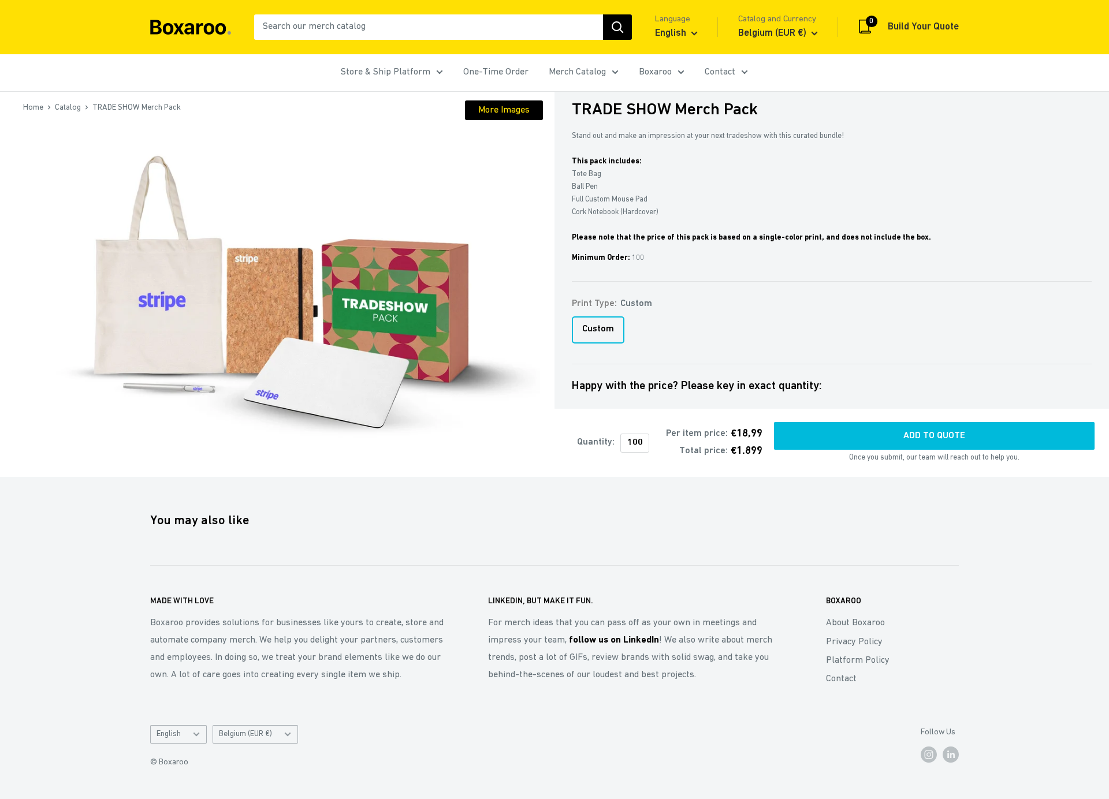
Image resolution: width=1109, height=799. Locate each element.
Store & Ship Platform (385, 72)
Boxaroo (655, 72)
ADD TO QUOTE (934, 435)
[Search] (617, 27)
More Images (504, 110)
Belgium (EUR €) (245, 734)
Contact (720, 72)
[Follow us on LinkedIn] (951, 754)
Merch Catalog (577, 72)
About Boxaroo (855, 623)
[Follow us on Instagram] (929, 754)
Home (33, 107)
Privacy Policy (854, 642)
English (169, 734)
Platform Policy (858, 660)
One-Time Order (496, 72)
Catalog (68, 107)
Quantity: (596, 442)
